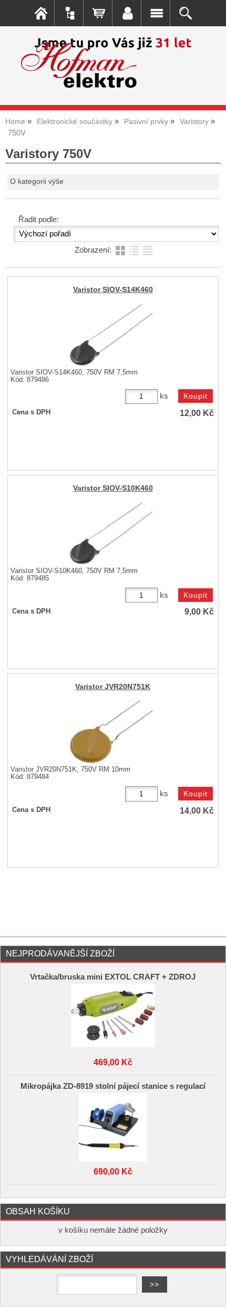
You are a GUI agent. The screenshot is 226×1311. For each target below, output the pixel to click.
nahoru (210, 1295)
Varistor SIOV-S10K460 (113, 488)
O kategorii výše (37, 181)
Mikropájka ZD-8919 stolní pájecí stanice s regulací (113, 1086)
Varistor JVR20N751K (112, 687)
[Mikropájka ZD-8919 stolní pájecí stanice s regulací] (113, 1124)
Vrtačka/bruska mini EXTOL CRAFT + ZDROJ (113, 977)
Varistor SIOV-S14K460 (113, 290)
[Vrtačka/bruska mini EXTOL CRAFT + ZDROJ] (113, 1015)
